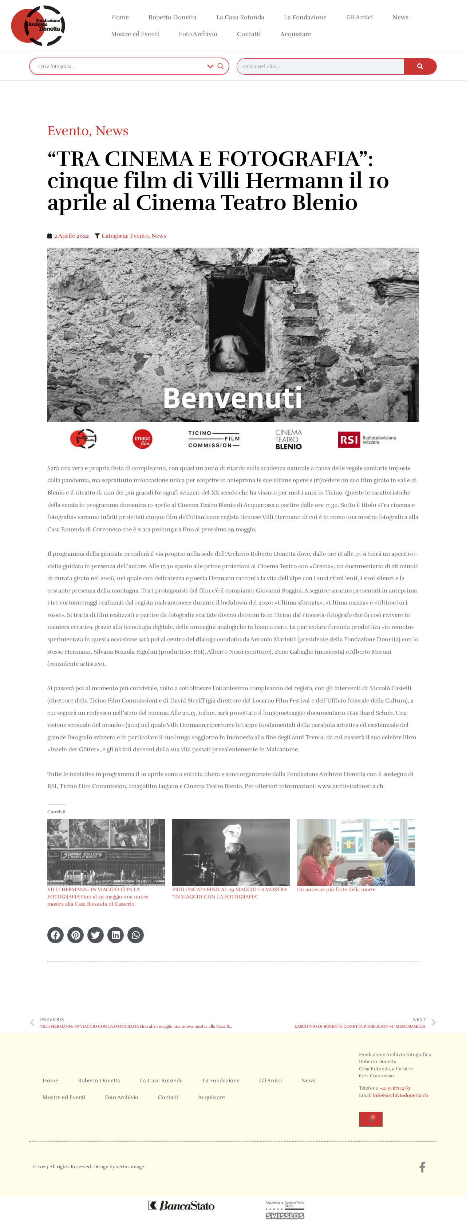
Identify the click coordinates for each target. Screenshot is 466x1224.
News (400, 17)
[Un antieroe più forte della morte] (356, 852)
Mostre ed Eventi (135, 34)
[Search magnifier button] (221, 66)
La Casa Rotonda (240, 17)
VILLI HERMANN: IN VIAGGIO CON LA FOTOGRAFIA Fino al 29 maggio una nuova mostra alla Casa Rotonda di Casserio (98, 896)
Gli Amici (359, 17)
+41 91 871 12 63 (395, 1088)
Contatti (249, 34)
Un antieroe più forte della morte (336, 889)
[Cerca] (420, 66)
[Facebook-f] (422, 1167)
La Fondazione (305, 17)
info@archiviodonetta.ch (400, 1095)
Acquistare (295, 34)
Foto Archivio (198, 34)
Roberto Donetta (173, 17)
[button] (55, 935)
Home (120, 17)
